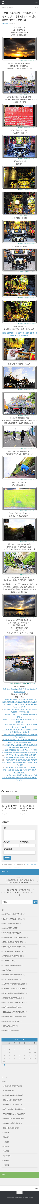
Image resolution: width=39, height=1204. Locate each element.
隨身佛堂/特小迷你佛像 (11, 1030)
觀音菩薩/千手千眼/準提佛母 (12, 1007)
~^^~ (19, 777)
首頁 (4, 1081)
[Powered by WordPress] (13, 1197)
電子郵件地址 (24, 842)
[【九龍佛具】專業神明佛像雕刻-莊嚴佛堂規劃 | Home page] (3, 2)
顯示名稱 (7, 842)
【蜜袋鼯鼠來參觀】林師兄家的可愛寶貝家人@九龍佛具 (27, 808)
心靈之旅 (6, 1142)
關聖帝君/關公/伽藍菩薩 (11, 1021)
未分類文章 (7, 970)
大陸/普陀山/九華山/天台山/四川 (14, 947)
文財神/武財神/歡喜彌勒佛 (12, 965)
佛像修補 (6, 1146)
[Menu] (36, 2)
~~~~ (20, 770)
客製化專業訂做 (8, 961)
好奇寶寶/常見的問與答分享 (12, 956)
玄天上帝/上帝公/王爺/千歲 (12, 979)
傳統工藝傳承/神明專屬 (11, 923)
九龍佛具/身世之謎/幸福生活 (12, 919)
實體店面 (6, 1132)
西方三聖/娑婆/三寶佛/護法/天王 (14, 1003)
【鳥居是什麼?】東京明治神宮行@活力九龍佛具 (9, 808)
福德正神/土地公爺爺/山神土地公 (14, 993)
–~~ (19, 762)
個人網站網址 (8, 849)
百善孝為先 (7, 1137)
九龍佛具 (5, 24)
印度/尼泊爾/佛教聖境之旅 (12, 933)
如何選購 (6, 1151)
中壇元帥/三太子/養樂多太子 (12, 914)
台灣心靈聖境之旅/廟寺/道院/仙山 (14, 937)
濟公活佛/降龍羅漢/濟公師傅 (12, 975)
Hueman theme (29, 1198)
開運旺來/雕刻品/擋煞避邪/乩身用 (14, 1017)
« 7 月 (3, 1065)
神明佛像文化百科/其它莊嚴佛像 (14, 989)
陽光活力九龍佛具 (7, 7)
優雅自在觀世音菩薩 (10, 928)
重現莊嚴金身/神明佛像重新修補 (14, 1012)
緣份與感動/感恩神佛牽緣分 (12, 998)
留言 (5, 828)
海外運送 (6, 1160)
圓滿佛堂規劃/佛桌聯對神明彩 (13, 942)
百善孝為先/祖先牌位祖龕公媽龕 (14, 984)
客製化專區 (7, 1156)
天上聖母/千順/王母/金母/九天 (13, 951)
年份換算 (6, 1165)
